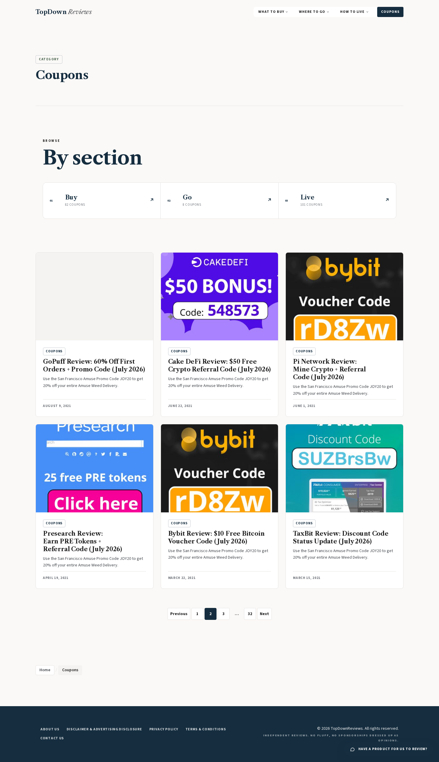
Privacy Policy (163, 729)
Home (44, 670)
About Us (49, 729)
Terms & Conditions (205, 729)
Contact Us (52, 738)
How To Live (352, 11)
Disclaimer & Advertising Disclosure (104, 729)
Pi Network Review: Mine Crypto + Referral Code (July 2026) (329, 369)
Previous (179, 614)
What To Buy (271, 11)
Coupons (390, 11)
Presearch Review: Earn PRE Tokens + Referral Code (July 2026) (82, 541)
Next (264, 614)
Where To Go (312, 11)
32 (250, 614)
